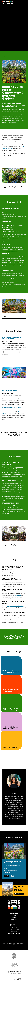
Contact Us (14, 913)
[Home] (7, 2)
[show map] (24, 857)
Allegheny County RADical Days (15, 606)
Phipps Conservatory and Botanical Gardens (12, 862)
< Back (4, 56)
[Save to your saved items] (22, 857)
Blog (14, 917)
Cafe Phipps (18, 595)
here (12, 216)
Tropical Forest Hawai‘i (12, 407)
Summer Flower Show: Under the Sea (11, 338)
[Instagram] (15, 821)
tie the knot (10, 505)
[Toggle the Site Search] (22, 2)
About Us (14, 919)
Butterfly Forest (9, 390)
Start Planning (18, 893)
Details (6, 875)
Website (12, 875)
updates (11, 282)
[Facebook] (12, 821)
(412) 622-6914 (7, 872)
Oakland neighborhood (11, 251)
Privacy (14, 915)
